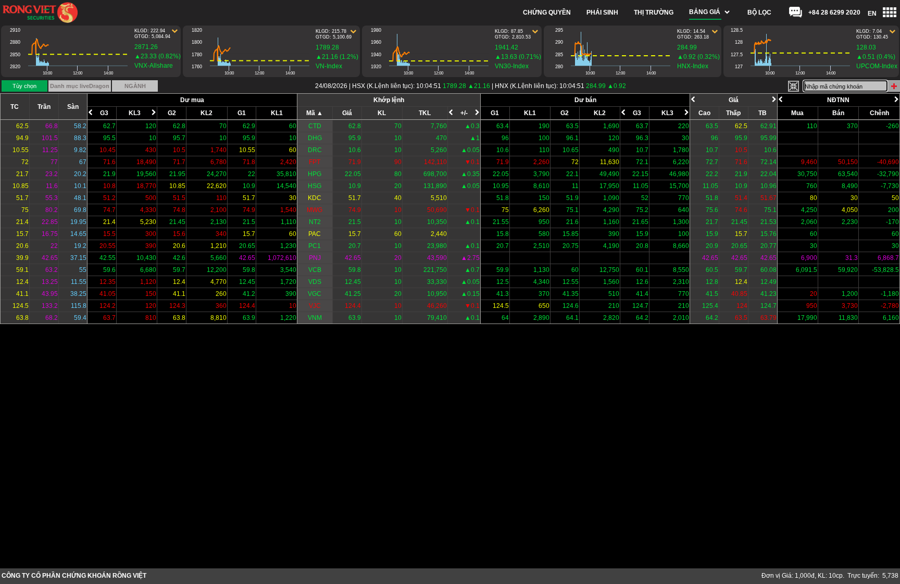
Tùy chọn (24, 86)
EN (872, 13)
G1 (242, 113)
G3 (104, 113)
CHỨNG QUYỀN (547, 12)
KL (382, 113)
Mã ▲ (314, 113)
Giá (347, 113)
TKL (425, 113)
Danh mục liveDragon (79, 86)
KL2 (207, 113)
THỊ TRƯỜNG (653, 12)
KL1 (277, 113)
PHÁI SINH (602, 12)
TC (14, 106)
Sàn (73, 106)
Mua (797, 113)
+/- (464, 113)
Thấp (733, 113)
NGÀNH (135, 86)
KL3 (135, 113)
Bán (838, 113)
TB (762, 113)
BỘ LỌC (759, 12)
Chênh (879, 113)
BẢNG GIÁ (704, 12)
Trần (44, 106)
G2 (172, 113)
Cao (704, 113)
